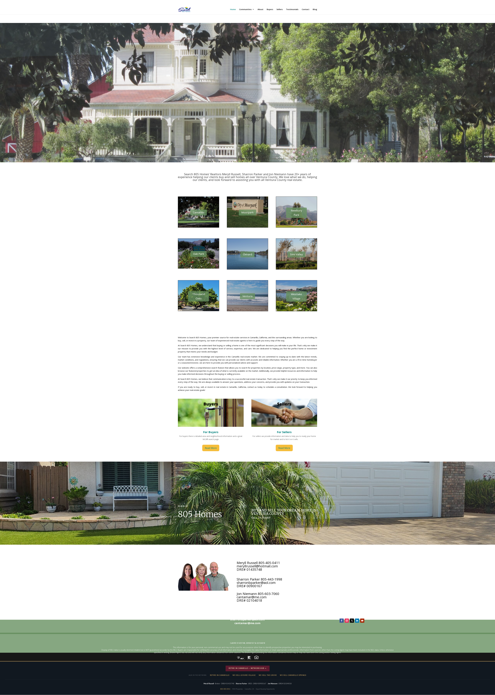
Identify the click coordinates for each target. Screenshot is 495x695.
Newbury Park (296, 213)
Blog (315, 9)
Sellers (280, 9)
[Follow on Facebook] (342, 621)
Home (233, 9)
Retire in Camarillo (220, 675)
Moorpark (247, 212)
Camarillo (198, 212)
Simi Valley (296, 254)
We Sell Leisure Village (244, 675)
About (260, 9)
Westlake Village (296, 296)
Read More (211, 447)
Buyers (270, 9)
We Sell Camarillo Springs (293, 675)
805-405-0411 (225, 689)
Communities (245, 9)
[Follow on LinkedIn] (357, 621)
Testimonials (292, 9)
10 (257, 157)
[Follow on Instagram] (347, 621)
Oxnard (247, 254)
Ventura (247, 296)
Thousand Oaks (198, 296)
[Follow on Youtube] (362, 621)
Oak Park (198, 254)
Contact (305, 9)
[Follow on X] (352, 621)
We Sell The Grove (268, 675)
